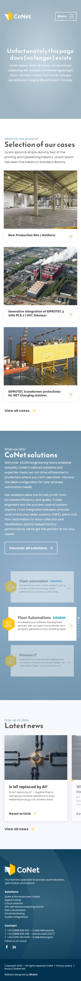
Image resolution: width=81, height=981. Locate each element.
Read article (20, 813)
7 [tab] (78, 634)
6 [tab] (78, 631)
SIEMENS (59, 618)
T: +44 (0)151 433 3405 (17, 937)
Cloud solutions (14, 903)
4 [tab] (78, 626)
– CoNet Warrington (41, 937)
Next (72, 780)
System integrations (16, 916)
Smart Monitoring (15, 913)
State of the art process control (22, 896)
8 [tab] (78, 636)
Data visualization (15, 910)
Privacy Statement (15, 968)
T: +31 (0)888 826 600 (17, 930)
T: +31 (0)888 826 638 (17, 933)
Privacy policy (64, 965)
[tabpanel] (39, 624)
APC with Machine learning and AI (24, 906)
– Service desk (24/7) (42, 933)
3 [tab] (78, 623)
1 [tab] (78, 618)
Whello (33, 974)
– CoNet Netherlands (42, 930)
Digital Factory (13, 900)
